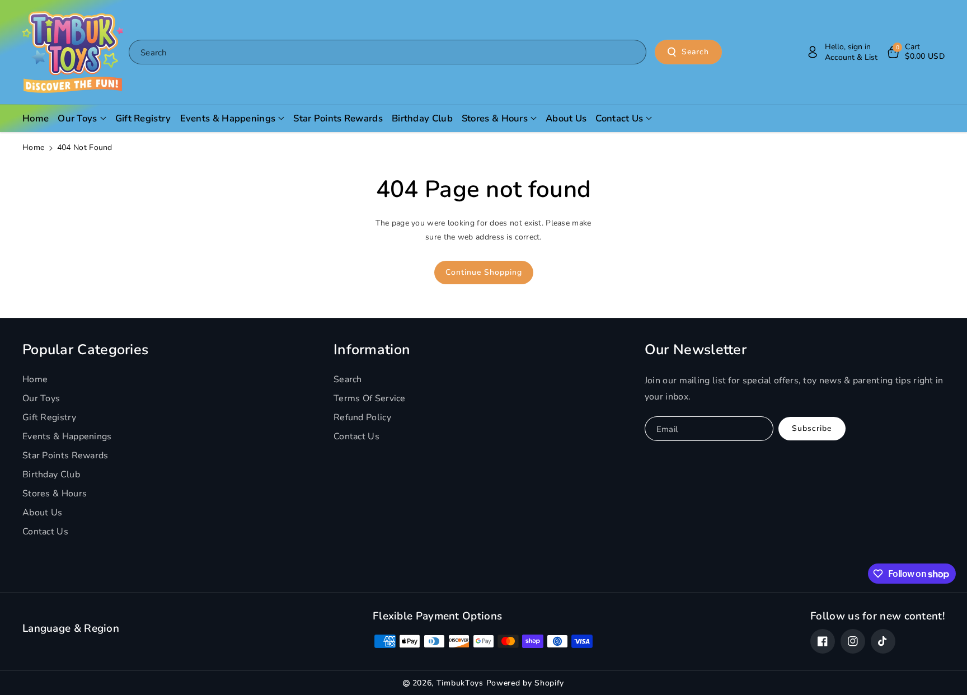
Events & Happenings (67, 436)
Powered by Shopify (525, 683)
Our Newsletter (696, 350)
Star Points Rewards (65, 455)
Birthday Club (51, 474)
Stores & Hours (54, 493)
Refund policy (362, 417)
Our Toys (41, 398)
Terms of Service (370, 398)
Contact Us (45, 531)
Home (33, 147)
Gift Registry (49, 417)
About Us (42, 512)
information (372, 350)
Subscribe (812, 428)
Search (695, 51)
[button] (915, 52)
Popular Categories (85, 350)
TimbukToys (460, 683)
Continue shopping (483, 272)
